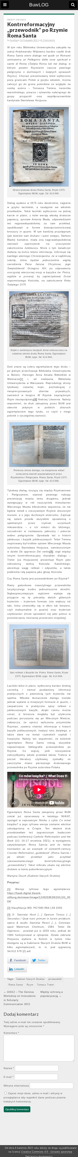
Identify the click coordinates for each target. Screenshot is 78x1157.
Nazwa (9, 1068)
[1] (21, 379)
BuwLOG (39, 4)
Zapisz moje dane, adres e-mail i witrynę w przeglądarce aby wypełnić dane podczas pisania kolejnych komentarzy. (35, 1097)
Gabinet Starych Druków (30, 979)
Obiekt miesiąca (16, 19)
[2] (9, 907)
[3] (9, 914)
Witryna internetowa (16, 1085)
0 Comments (48, 40)
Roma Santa (16, 985)
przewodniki (55, 979)
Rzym (30, 985)
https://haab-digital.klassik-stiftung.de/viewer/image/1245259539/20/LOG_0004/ (38, 897)
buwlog (14, 40)
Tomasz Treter (45, 985)
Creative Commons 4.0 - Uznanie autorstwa (46, 1151)
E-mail (9, 1076)
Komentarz (11, 1032)
